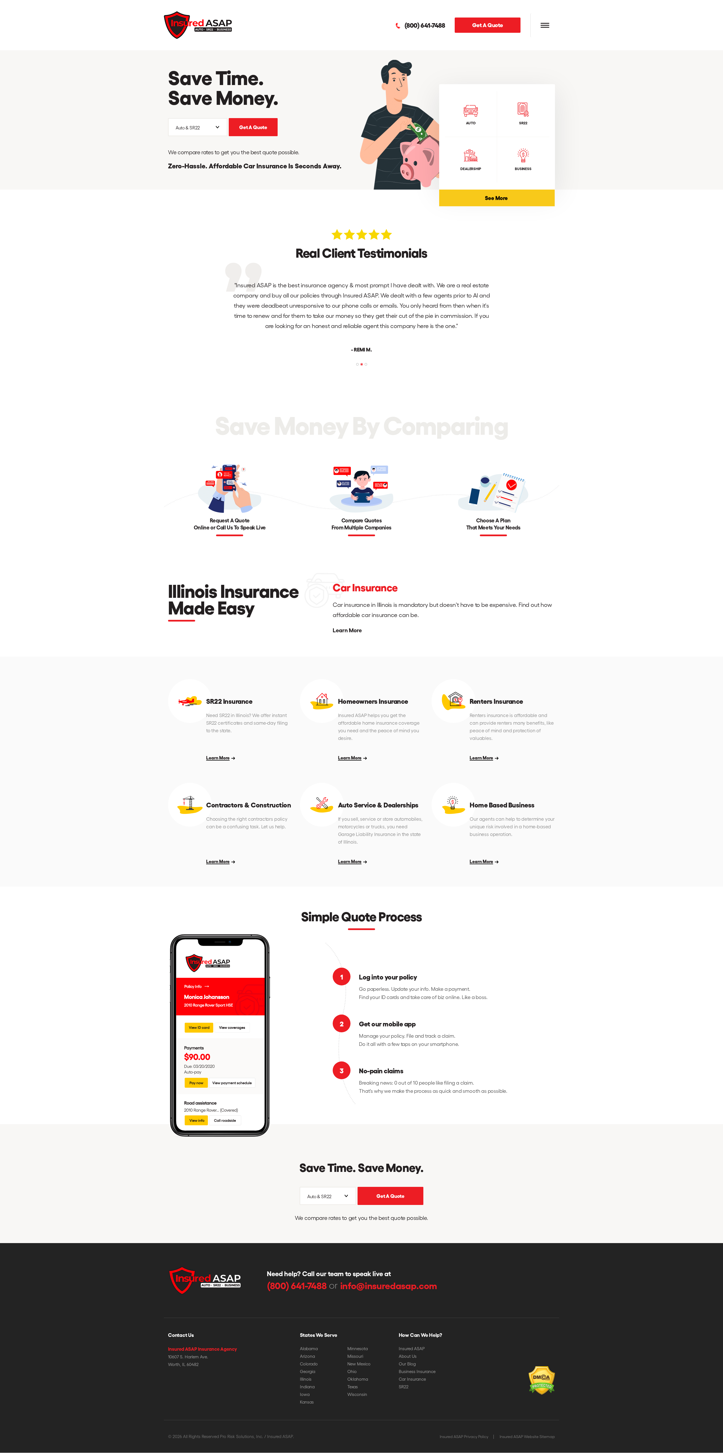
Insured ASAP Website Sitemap (527, 1436)
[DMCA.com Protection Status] (526, 1372)
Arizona (307, 1356)
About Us (408, 1356)
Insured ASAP (412, 1348)
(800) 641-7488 (424, 25)
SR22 (403, 1386)
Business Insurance (417, 1371)
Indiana (307, 1386)
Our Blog (407, 1363)
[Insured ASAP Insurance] (198, 24)
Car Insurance (412, 1379)
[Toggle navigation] (544, 25)
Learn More (347, 630)
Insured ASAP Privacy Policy (464, 1436)
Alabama (309, 1348)
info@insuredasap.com (388, 1285)
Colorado (309, 1363)
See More (520, 197)
